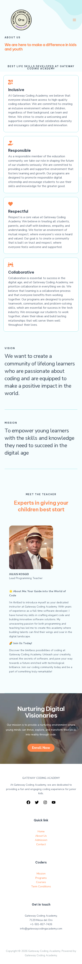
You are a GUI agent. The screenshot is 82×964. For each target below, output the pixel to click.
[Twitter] (37, 802)
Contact (41, 844)
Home (41, 831)
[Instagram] (45, 802)
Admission (41, 840)
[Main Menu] (74, 20)
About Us (41, 836)
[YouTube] (53, 802)
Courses (41, 882)
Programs (41, 878)
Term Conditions (41, 886)
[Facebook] (28, 802)
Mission (41, 873)
